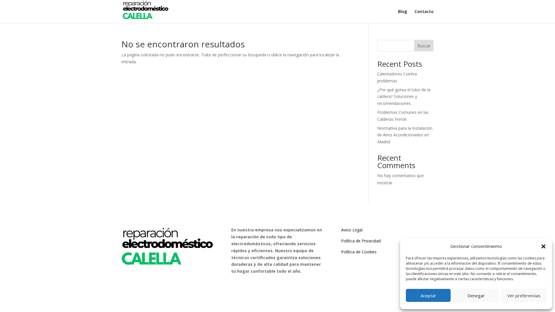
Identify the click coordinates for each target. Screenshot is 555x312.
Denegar (476, 295)
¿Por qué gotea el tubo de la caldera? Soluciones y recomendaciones (403, 96)
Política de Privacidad (361, 241)
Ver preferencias (524, 295)
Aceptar (428, 295)
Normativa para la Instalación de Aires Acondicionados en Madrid (404, 135)
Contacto (424, 12)
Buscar (423, 46)
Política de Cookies (359, 252)
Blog (402, 12)
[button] (543, 246)
